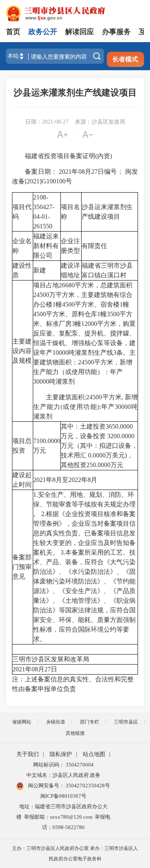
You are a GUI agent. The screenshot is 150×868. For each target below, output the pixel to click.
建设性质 (22, 270)
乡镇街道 (55, 722)
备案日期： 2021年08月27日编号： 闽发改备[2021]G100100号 (75, 176)
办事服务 (116, 32)
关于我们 (27, 754)
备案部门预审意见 (22, 567)
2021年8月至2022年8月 (65, 479)
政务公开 (42, 32)
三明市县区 (126, 722)
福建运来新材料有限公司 (46, 246)
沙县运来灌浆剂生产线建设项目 (75, 92)
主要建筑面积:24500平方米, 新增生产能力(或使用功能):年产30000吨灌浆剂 (85, 407)
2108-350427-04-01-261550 (43, 212)
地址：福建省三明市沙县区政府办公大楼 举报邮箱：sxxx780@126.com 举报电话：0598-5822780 (63, 816)
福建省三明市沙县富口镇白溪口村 (107, 270)
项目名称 (70, 211)
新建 (39, 270)
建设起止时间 (22, 480)
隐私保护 (61, 754)
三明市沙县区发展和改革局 (50, 659)
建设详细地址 (70, 270)
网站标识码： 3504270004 (63, 765)
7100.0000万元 (46, 445)
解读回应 (79, 32)
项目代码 (22, 211)
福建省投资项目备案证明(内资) (62, 155)
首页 (13, 32)
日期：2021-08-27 (46, 122)
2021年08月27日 (34, 669)
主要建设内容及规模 (22, 351)
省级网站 (21, 722)
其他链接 (75, 733)
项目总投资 (22, 445)
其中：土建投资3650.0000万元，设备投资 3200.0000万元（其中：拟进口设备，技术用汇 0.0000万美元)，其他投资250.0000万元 (99, 445)
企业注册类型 (70, 246)
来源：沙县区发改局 (100, 122)
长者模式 (125, 59)
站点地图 (94, 754)
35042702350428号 (87, 786)
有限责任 (94, 245)
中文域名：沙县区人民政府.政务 (63, 775)
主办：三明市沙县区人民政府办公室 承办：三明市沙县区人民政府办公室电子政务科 (75, 854)
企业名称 (22, 246)
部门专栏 (89, 722)
